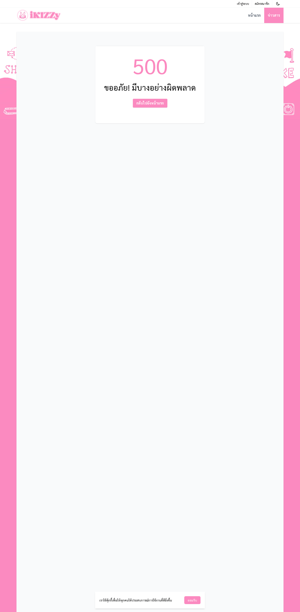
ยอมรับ (192, 600)
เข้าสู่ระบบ (243, 3)
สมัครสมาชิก (262, 3)
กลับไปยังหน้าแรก (150, 103)
